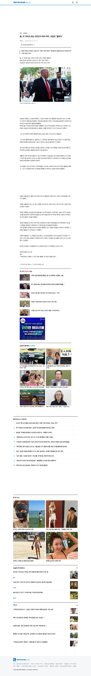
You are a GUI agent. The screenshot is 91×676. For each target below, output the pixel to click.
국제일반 (25, 33)
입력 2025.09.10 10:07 (30, 41)
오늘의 (19, 568)
